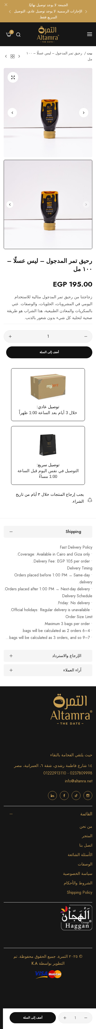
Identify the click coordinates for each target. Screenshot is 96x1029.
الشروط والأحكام (78, 883)
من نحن (86, 826)
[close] (6, 5)
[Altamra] (48, 34)
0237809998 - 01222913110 (67, 773)
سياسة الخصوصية (77, 873)
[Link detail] (87, 795)
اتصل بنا (85, 845)
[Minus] (85, 336)
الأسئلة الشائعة (80, 855)
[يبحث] (18, 34)
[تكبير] (12, 77)
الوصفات (85, 864)
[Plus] (10, 336)
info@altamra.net (78, 781)
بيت (89, 53)
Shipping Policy (79, 892)
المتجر (87, 836)
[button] (86, 11)
